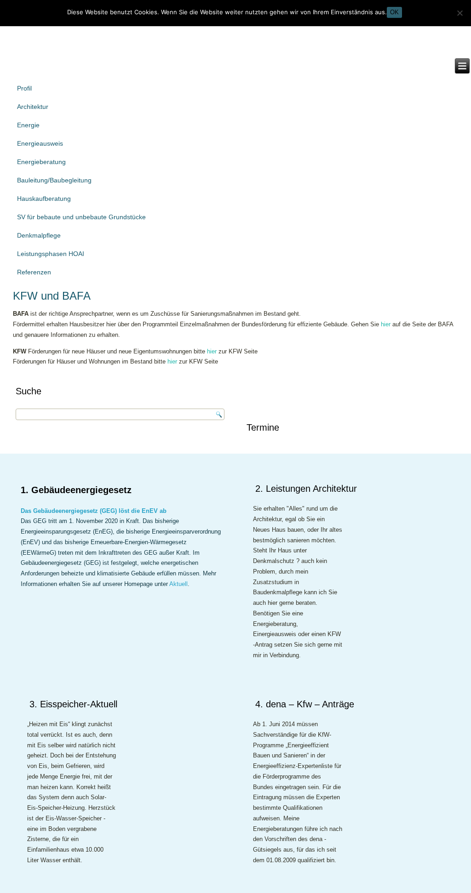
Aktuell (178, 583)
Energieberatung (41, 161)
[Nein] (459, 12)
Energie (28, 125)
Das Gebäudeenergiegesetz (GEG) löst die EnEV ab (94, 510)
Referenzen (34, 272)
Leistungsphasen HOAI (50, 253)
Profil (24, 88)
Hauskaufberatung (44, 198)
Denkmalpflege (39, 235)
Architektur (32, 106)
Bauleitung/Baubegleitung (54, 180)
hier (386, 324)
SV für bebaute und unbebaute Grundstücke (81, 217)
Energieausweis (40, 143)
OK (394, 12)
